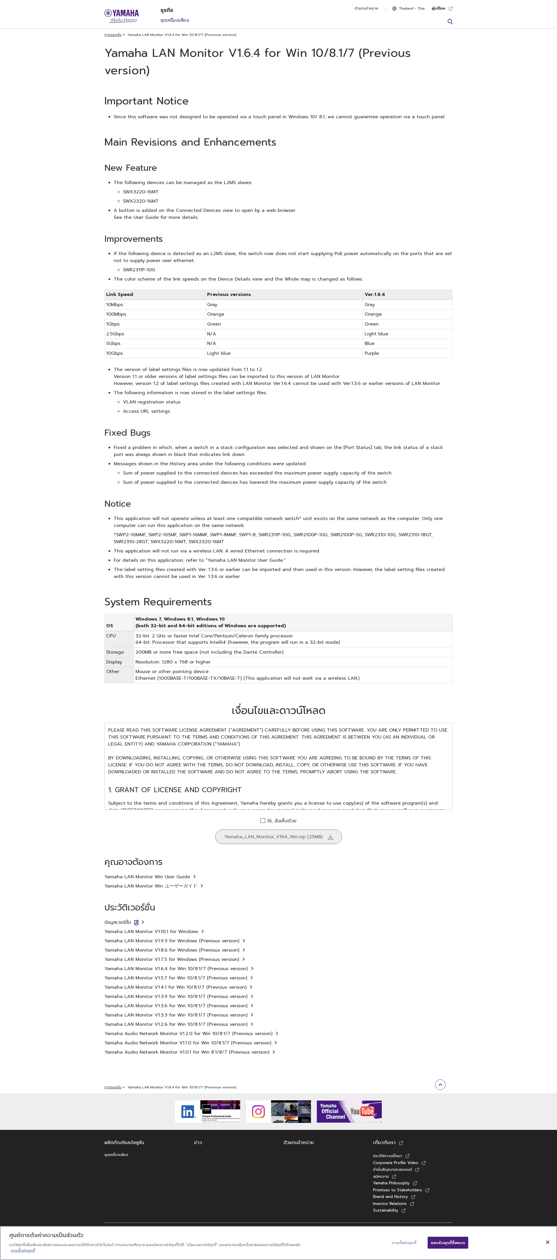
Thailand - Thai (412, 8)
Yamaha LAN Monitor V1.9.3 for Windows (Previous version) (171, 940)
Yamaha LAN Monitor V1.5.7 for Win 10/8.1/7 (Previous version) (175, 977)
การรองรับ (113, 34)
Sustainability (385, 1210)
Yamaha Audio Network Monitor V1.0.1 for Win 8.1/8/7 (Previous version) (186, 1052)
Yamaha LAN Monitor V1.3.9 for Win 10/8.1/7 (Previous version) (175, 996)
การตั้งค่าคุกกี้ (23, 1250)
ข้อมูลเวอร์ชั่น (117, 922)
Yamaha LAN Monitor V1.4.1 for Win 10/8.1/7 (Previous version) (175, 987)
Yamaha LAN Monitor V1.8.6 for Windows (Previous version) (171, 950)
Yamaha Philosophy (391, 1183)
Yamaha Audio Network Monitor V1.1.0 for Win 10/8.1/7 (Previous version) (187, 1042)
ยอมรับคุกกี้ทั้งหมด (448, 1242)
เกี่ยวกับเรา (384, 1142)
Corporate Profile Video (395, 1163)
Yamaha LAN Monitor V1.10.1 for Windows (151, 931)
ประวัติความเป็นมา (387, 1156)
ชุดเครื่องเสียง (174, 20)
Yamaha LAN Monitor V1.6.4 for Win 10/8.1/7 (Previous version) (176, 968)
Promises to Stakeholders (397, 1190)
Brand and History (390, 1196)
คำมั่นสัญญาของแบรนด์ (392, 1169)
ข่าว (198, 1142)
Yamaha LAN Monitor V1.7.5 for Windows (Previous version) (171, 959)
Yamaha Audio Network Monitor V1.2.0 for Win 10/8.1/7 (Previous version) (188, 1033)
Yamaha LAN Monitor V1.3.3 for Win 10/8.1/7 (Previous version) (175, 1015)
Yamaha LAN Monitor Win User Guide (147, 876)
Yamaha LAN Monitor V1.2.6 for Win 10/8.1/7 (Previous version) (175, 1024)
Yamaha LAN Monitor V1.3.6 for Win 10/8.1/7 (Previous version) (175, 1005)
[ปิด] (547, 1242)
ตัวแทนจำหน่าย (366, 8)
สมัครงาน (381, 1176)
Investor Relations (390, 1203)
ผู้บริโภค (438, 8)
